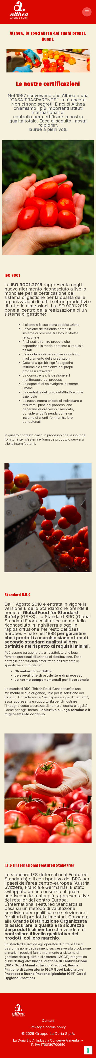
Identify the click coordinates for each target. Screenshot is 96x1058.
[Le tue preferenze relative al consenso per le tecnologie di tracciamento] (88, 1050)
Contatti (48, 1021)
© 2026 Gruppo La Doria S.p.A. (48, 1033)
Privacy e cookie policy (48, 1027)
